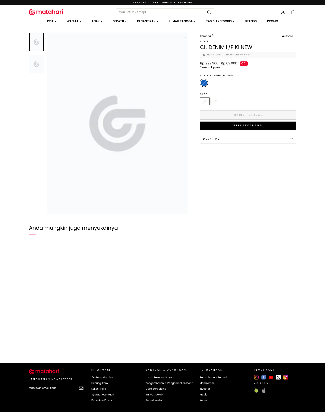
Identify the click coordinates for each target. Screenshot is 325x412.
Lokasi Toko (98, 389)
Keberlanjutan (154, 400)
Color (216, 75)
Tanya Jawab (154, 394)
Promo (272, 21)
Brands (251, 21)
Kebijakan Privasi (101, 400)
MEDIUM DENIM (204, 83)
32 (204, 101)
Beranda (205, 36)
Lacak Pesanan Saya (159, 377)
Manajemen (207, 383)
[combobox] (165, 12)
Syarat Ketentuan (102, 394)
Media (203, 394)
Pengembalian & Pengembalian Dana (169, 383)
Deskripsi (212, 138)
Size (203, 94)
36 (215, 101)
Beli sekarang (248, 125)
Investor (205, 389)
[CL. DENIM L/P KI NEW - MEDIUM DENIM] (34, 347)
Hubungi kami (99, 383)
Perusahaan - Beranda (214, 377)
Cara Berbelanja (156, 389)
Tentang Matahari (102, 377)
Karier (203, 400)
